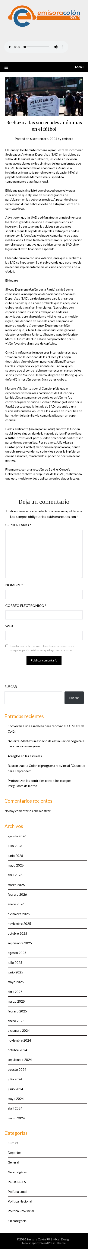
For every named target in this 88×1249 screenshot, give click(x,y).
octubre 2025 (17, 933)
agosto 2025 (17, 953)
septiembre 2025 (20, 943)
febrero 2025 (17, 1011)
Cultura (13, 1143)
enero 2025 (16, 1021)
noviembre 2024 (19, 1040)
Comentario (18, 525)
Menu (79, 67)
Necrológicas (17, 1172)
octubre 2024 (17, 1050)
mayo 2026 (16, 865)
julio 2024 (15, 1079)
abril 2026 (15, 875)
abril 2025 (15, 992)
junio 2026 (15, 856)
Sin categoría (17, 1221)
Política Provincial (21, 1211)
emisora (67, 139)
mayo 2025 (16, 982)
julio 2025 (15, 962)
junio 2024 (15, 1089)
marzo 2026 (16, 885)
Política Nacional (20, 1201)
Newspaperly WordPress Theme (44, 1243)
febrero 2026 (17, 894)
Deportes (14, 1153)
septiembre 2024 (20, 1060)
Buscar (10, 686)
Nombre (14, 585)
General (13, 1162)
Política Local (17, 1192)
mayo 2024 (16, 1099)
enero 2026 (16, 904)
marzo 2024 (16, 1118)
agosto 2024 (17, 1069)
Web (9, 626)
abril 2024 (15, 1108)
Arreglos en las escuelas (25, 756)
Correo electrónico (25, 605)
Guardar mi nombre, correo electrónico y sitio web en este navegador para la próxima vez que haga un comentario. (43, 648)
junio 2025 (15, 972)
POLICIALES (17, 1182)
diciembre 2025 (19, 914)
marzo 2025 (16, 1001)
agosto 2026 (17, 836)
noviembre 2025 (19, 923)
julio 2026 (15, 846)
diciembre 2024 (19, 1030)
